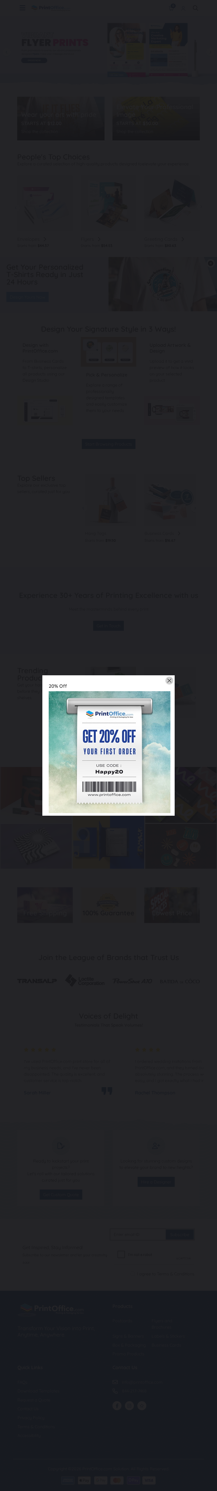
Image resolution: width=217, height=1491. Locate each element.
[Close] (169, 681)
